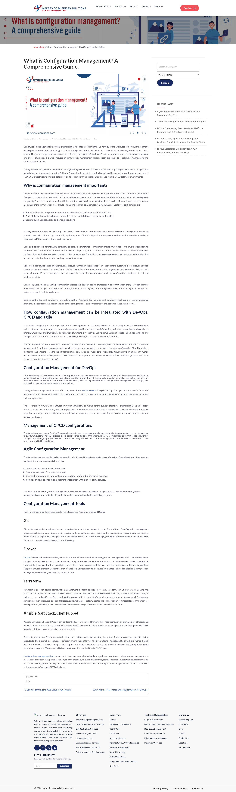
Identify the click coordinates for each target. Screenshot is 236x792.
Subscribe (64, 766)
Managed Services (84, 738)
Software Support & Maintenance (90, 752)
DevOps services (89, 390)
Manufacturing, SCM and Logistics (124, 743)
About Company (186, 720)
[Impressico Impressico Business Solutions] (60, 8)
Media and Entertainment (120, 724)
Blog (42, 47)
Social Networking (117, 752)
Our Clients (183, 724)
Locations (183, 743)
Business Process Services (87, 743)
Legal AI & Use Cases (153, 720)
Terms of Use (180, 788)
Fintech (113, 720)
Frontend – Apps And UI (154, 733)
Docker (27, 557)
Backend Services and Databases (159, 724)
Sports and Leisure (118, 738)
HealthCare (115, 729)
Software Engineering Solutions (89, 720)
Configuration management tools (39, 656)
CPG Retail (114, 733)
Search (165, 82)
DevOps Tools (85, 139)
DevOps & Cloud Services (87, 729)
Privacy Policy (160, 788)
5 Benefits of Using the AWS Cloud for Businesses (48, 689)
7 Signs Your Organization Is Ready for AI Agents (181, 121)
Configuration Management (62, 139)
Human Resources (118, 757)
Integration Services (153, 743)
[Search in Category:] (178, 66)
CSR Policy (197, 788)
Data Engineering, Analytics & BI (90, 724)
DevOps (76, 139)
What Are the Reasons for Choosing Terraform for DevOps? (120, 689)
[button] (109, 6)
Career (182, 733)
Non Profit (114, 766)
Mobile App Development (155, 729)
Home (35, 47)
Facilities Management (119, 747)
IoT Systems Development (155, 738)
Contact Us (190, 8)
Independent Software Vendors (123, 761)
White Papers (184, 747)
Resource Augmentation (86, 733)
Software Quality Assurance (88, 747)
